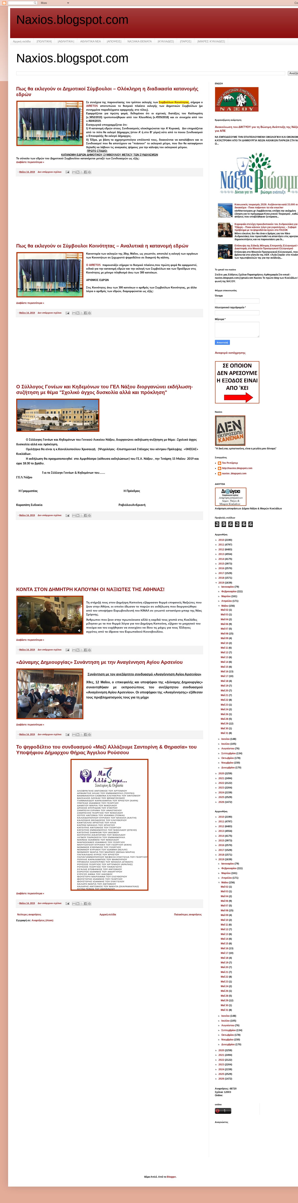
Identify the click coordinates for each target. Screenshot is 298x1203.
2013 (222, 554)
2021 (222, 778)
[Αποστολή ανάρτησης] (67, 172)
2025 (222, 797)
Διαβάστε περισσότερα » (30, 162)
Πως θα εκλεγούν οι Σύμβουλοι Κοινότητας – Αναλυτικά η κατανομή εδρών (102, 246)
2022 (222, 783)
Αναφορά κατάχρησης (230, 352)
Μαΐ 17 (225, 676)
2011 (222, 544)
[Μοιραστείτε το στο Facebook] (86, 172)
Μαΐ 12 (225, 652)
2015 (222, 563)
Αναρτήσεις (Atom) (42, 920)
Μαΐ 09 (225, 638)
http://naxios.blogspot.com (237, 468)
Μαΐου (225, 605)
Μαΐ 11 (225, 647)
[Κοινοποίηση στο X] (82, 172)
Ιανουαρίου (228, 586)
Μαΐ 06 (225, 624)
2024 (222, 792)
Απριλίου (227, 601)
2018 (222, 577)
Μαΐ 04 (225, 619)
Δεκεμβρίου (228, 767)
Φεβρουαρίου (229, 591)
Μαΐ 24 (225, 709)
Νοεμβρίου (227, 762)
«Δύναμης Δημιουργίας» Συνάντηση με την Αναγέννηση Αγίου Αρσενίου (99, 662)
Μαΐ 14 (225, 662)
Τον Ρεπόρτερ (230, 463)
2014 (222, 559)
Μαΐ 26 (225, 714)
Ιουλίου (225, 743)
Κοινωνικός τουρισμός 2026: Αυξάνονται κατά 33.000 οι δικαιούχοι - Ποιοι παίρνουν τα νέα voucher (266, 206)
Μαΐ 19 (225, 685)
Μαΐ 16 (225, 671)
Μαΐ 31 (225, 733)
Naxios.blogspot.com (72, 19)
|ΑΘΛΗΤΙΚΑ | (66, 41)
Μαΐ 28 (225, 719)
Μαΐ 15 (225, 666)
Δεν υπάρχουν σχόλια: (50, 172)
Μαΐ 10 (225, 643)
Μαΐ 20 (225, 690)
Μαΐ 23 (225, 704)
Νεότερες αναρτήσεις (29, 914)
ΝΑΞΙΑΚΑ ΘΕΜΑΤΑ (140, 41)
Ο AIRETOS (93, 265)
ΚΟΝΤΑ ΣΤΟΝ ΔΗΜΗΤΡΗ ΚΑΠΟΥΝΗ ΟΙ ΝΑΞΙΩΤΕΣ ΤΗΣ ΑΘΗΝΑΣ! (90, 589)
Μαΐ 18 (225, 681)
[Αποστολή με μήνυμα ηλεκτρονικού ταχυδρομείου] (74, 172)
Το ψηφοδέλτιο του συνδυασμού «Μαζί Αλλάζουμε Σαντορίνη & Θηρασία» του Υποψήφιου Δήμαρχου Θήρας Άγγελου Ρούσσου (106, 749)
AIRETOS (93, 105)
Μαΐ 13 (225, 657)
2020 (222, 773)
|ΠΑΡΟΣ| (185, 41)
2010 (222, 540)
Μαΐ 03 (225, 614)
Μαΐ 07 (225, 628)
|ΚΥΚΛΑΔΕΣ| (166, 41)
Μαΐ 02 (225, 609)
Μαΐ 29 (225, 723)
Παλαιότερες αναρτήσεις (188, 914)
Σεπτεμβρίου (228, 753)
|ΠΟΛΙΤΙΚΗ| (44, 41)
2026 (222, 802)
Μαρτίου (226, 596)
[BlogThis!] (78, 172)
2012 (222, 549)
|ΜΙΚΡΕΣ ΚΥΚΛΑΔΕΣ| (211, 41)
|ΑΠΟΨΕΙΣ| (114, 41)
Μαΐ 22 (225, 699)
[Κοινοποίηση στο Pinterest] (89, 172)
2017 (222, 573)
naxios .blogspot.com (234, 473)
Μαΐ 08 (225, 633)
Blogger (171, 1176)
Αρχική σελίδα (22, 41)
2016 (222, 568)
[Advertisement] (109, 209)
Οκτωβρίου (228, 758)
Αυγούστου (228, 748)
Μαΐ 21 (225, 695)
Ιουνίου (225, 739)
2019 (222, 582)
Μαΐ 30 (225, 728)
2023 (222, 787)
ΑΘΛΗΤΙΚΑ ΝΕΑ (90, 41)
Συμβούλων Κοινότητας (174, 102)
